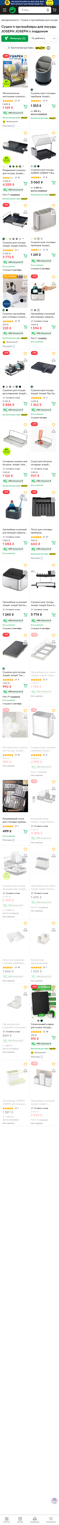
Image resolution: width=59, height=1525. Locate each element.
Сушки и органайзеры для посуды (39, 20)
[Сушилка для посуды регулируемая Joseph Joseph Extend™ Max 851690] (15, 368)
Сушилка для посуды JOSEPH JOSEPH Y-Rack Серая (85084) (43, 172)
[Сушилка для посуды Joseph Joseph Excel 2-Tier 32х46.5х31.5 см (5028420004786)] (43, 579)
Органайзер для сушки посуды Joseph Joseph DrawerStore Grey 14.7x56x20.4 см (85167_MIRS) (43, 674)
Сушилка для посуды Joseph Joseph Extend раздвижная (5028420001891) (14, 245)
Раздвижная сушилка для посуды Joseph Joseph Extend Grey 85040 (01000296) (14, 172)
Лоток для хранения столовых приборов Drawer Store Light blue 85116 (15, 962)
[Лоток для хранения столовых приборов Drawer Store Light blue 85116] (15, 937)
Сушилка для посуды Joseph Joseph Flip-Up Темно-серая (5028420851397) (42, 392)
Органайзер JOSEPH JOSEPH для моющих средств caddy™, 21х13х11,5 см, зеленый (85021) (15, 1103)
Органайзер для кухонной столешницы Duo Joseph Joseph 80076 (15, 1026)
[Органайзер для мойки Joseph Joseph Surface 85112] (43, 863)
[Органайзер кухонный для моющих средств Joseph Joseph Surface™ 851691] (15, 507)
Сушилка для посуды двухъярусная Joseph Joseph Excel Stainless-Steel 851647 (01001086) (15, 888)
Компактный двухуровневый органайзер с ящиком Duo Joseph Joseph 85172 (42, 962)
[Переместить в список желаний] (25, 56)
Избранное (51, 1522)
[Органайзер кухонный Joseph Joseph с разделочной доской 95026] (43, 1078)
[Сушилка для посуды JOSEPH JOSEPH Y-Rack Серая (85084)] (43, 147)
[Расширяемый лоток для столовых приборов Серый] (15, 796)
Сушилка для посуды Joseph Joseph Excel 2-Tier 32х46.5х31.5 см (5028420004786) (43, 604)
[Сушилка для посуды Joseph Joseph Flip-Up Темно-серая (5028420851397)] (43, 368)
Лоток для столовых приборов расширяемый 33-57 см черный (43, 532)
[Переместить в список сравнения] (25, 63)
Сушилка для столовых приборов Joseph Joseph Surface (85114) (43, 750)
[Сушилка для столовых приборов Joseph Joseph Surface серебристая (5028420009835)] (43, 220)
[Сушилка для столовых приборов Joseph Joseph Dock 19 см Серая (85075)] (43, 71)
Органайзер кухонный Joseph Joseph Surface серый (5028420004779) (15, 604)
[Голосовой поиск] (48, 10)
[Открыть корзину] (54, 10)
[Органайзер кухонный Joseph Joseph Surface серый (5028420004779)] (15, 579)
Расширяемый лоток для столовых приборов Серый (15, 821)
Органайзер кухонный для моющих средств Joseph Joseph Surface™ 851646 (43, 316)
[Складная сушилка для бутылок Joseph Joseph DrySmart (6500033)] (15, 439)
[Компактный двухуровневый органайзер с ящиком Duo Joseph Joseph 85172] (43, 937)
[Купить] (25, 106)
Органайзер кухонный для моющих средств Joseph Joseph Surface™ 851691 (15, 532)
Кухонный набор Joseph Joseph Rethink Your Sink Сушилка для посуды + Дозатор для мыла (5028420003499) (43, 821)
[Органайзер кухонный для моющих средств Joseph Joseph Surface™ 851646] (43, 291)
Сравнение (34, 1522)
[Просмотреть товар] (32, 90)
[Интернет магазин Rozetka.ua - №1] (12, 10)
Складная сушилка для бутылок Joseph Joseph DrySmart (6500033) (15, 463)
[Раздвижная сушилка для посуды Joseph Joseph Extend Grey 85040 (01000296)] (15, 147)
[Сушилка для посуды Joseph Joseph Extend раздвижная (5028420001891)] (15, 220)
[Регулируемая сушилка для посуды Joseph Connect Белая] (15, 725)
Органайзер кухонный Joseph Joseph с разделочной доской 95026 (43, 1103)
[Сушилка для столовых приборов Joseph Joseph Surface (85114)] (43, 725)
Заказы (20, 1522)
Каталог (6, 1522)
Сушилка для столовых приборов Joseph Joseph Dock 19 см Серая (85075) (43, 95)
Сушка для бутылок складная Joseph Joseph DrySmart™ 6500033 (41, 463)
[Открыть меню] (4, 10)
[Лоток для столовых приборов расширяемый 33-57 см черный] (43, 507)
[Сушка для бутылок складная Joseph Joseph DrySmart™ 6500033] (43, 439)
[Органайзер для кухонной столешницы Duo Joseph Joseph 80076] (15, 1001)
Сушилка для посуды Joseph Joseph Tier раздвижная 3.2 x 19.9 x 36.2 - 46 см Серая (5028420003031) (15, 674)
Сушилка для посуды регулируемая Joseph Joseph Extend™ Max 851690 (14, 392)
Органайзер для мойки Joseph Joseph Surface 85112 (43, 888)
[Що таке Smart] (48, 48)
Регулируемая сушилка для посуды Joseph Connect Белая (15, 750)
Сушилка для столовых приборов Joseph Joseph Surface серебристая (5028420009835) (43, 244)
